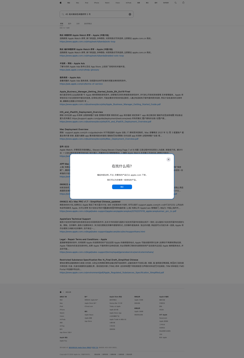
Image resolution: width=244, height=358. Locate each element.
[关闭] (168, 159)
